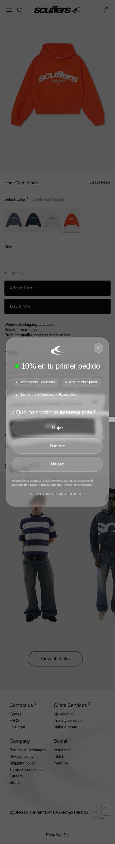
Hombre (57, 445)
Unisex (57, 464)
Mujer (57, 428)
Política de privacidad (77, 484)
